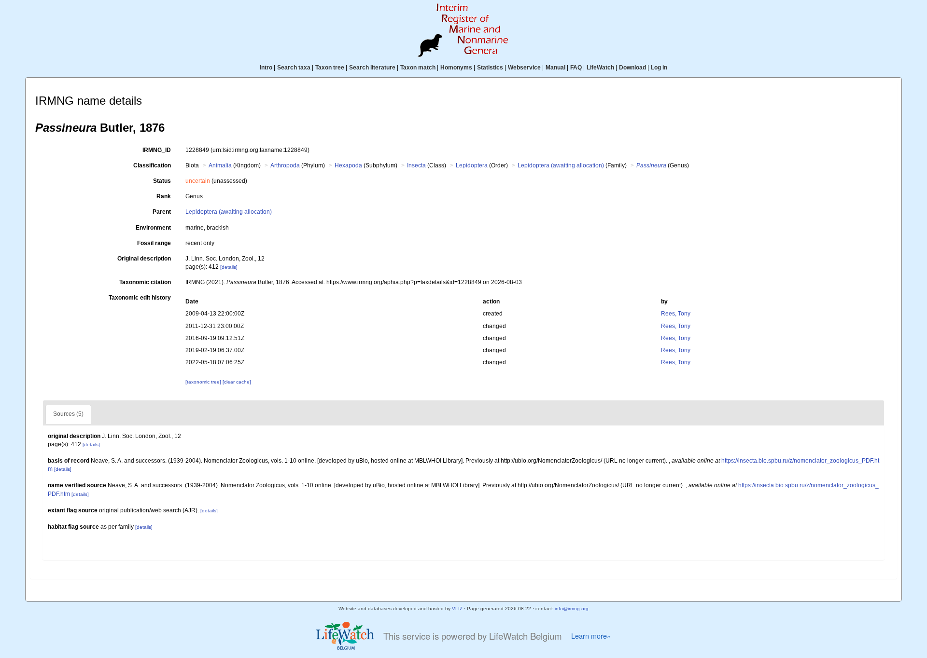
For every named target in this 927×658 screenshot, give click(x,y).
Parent (162, 211)
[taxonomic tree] (204, 381)
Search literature (372, 67)
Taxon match (417, 67)
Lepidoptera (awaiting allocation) (561, 165)
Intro (266, 67)
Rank (163, 196)
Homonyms (456, 67)
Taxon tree (329, 67)
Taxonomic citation (145, 282)
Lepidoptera (472, 165)
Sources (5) (68, 414)
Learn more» (591, 636)
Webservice (524, 67)
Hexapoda (348, 165)
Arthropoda (285, 165)
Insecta (416, 165)
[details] (229, 267)
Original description (144, 258)
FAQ (576, 67)
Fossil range (154, 243)
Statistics (490, 67)
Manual (555, 67)
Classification (152, 165)
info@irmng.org (572, 608)
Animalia (220, 165)
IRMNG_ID (156, 150)
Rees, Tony (675, 313)
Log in (659, 67)
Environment (153, 227)
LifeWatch (600, 67)
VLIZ (457, 608)
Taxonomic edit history (140, 297)
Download (632, 67)
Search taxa (293, 67)
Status (162, 181)
